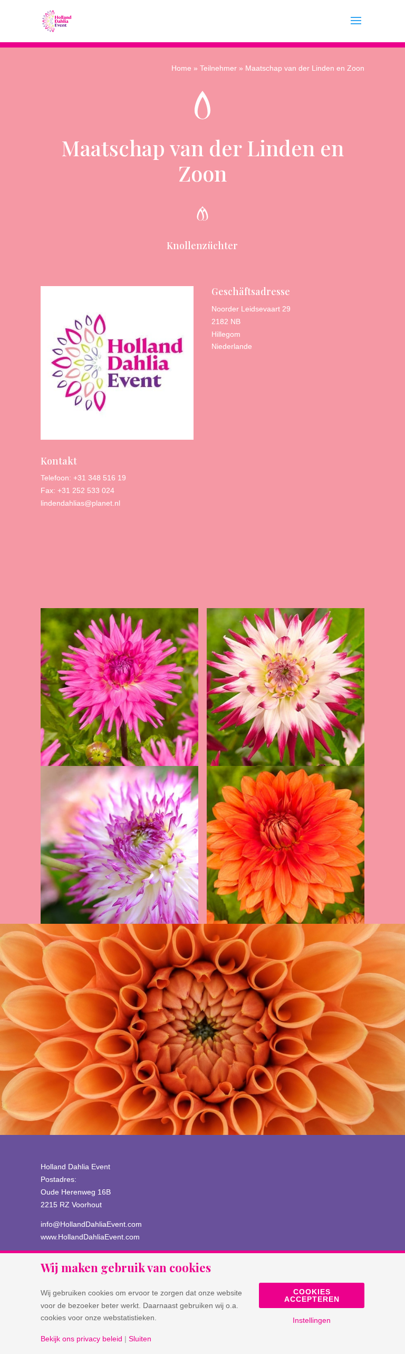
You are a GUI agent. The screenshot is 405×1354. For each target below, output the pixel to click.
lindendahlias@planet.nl (80, 503)
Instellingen (312, 1320)
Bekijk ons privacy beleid (81, 1338)
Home (181, 68)
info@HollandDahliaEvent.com (91, 1224)
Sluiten (140, 1338)
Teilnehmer (218, 68)
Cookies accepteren (312, 1295)
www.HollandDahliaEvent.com (90, 1237)
